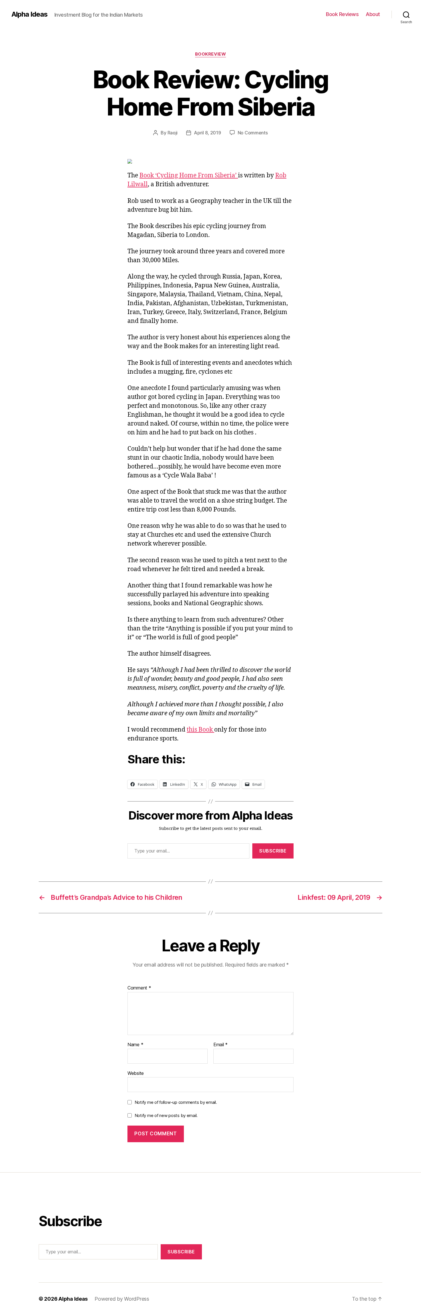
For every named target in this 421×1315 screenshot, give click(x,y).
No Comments (253, 133)
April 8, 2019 (207, 133)
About (373, 14)
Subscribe (273, 851)
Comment (139, 988)
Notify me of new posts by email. (166, 1115)
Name (135, 1044)
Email (220, 1044)
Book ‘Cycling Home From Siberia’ (188, 175)
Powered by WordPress (122, 1299)
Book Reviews (342, 14)
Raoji (173, 133)
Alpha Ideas (29, 14)
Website (135, 1073)
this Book (200, 730)
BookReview (210, 54)
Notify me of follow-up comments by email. (176, 1102)
